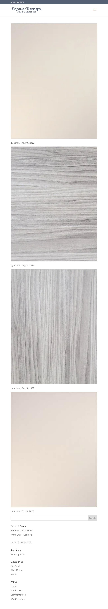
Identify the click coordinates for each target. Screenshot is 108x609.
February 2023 (17, 554)
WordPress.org (18, 599)
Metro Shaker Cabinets (21, 530)
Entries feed (16, 590)
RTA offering (16, 570)
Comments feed (18, 594)
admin (17, 142)
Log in (13, 586)
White (13, 574)
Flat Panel (15, 566)
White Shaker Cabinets (21, 534)
